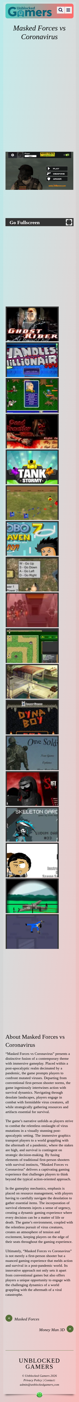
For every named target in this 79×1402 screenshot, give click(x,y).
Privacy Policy (32, 1380)
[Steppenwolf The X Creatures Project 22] (32, 681)
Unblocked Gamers (37, 1375)
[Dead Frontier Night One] (32, 431)
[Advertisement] (39, 82)
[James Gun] (32, 931)
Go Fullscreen (25, 222)
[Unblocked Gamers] (29, 14)
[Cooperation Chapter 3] (32, 609)
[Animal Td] (32, 645)
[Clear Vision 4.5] (32, 895)
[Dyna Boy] (32, 717)
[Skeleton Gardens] (32, 824)
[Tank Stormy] (32, 466)
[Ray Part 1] (32, 860)
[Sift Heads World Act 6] (32, 788)
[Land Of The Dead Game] (32, 574)
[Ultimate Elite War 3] (32, 502)
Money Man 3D (55, 1329)
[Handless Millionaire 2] (32, 359)
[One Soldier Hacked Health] (32, 752)
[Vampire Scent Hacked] (32, 395)
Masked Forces (24, 1318)
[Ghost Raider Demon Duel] (32, 324)
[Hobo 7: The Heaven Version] (32, 538)
